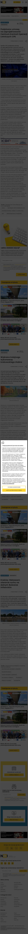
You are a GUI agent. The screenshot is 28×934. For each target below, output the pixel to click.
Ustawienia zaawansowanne (14, 487)
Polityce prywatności (8, 483)
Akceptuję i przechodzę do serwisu (14, 490)
